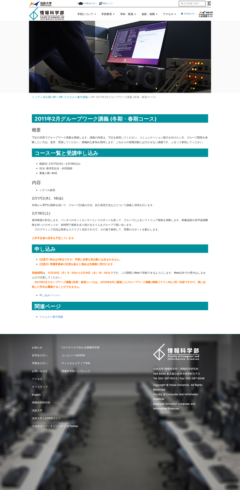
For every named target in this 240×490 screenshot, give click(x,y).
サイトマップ (40, 386)
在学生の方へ (189, 13)
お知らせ (37, 347)
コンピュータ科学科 (73, 355)
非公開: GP (49, 97)
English (36, 394)
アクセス (37, 378)
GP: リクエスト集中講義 (73, 97)
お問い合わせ (40, 371)
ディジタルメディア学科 (76, 363)
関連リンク (107, 3)
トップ (36, 97)
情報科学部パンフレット (76, 371)
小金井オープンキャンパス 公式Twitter (55, 426)
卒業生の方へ (90, 3)
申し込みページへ (49, 295)
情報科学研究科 (41, 402)
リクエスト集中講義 (51, 316)
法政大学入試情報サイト (46, 418)
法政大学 (37, 410)
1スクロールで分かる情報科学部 (81, 347)
